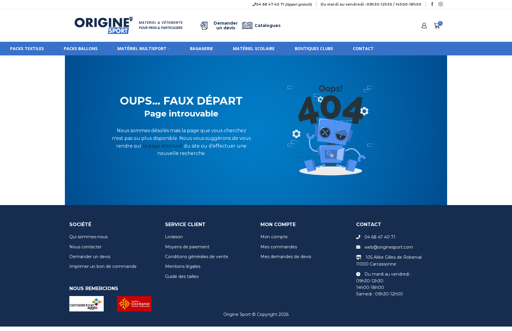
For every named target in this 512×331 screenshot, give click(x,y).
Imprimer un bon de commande (103, 266)
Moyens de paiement (187, 247)
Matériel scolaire (254, 48)
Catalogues (268, 25)
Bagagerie (201, 48)
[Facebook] (432, 4)
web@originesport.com (388, 247)
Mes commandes (278, 247)
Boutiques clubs (314, 48)
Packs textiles (27, 48)
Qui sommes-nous (88, 236)
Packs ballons (80, 48)
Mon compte (274, 236)
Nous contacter (85, 247)
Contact (363, 48)
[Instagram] (441, 4)
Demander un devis (226, 25)
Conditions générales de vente (196, 256)
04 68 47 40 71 (379, 237)
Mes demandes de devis (285, 256)
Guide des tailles (182, 276)
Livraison (174, 236)
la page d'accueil (163, 146)
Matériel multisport (142, 48)
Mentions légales (182, 266)
